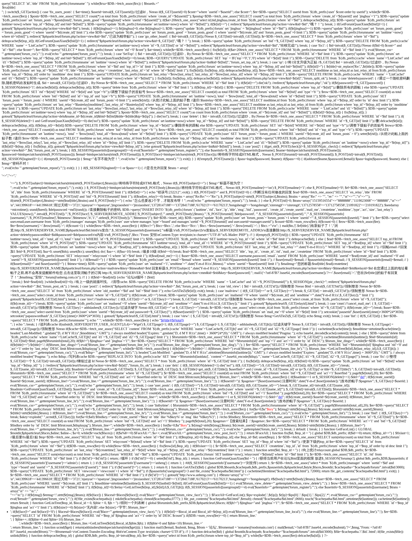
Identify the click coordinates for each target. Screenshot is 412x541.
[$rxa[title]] (206, 8)
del (362, 377)
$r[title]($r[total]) (172, 320)
